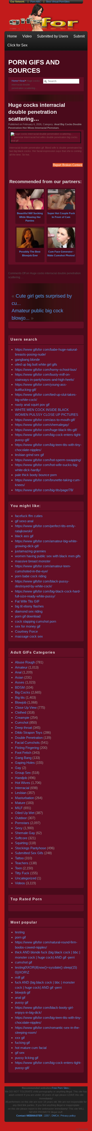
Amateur (21, 667)
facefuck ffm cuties (29, 516)
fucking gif (22, 1042)
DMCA (55, 1115)
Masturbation (24, 798)
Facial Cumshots (27, 742)
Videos (20, 883)
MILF (19, 808)
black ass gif (24, 536)
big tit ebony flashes (29, 606)
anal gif (20, 997)
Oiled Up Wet (24, 813)
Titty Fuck (22, 873)
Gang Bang (23, 758)
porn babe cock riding (30, 576)
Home (12, 36)
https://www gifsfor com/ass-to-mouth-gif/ (45, 420)
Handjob (21, 778)
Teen (18, 868)
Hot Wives (22, 783)
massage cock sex (29, 636)
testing (20, 932)
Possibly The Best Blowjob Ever (29, 253)
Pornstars (22, 823)
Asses (19, 682)
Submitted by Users (52, 36)
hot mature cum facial (30, 1048)
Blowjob (20, 702)
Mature (20, 803)
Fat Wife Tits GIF (27, 601)
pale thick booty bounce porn (36, 475)
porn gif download (27, 616)
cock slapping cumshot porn (35, 621)
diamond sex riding (28, 611)
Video (27, 36)
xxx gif (20, 1038)
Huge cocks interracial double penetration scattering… (36, 112)
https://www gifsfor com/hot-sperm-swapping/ (48, 460)
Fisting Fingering (27, 748)
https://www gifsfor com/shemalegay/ (42, 425)
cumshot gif (23, 962)
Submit (79, 36)
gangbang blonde (27, 359)
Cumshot (21, 722)
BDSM (20, 687)
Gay (18, 768)
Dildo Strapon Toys (28, 732)
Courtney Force (26, 631)
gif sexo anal (24, 521)
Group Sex (23, 773)
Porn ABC (35, 1)
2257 (47, 1115)
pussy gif (21, 1002)
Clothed (20, 712)
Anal (22, 80)
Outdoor (21, 818)
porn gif (20, 937)
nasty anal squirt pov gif (32, 404)
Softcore (21, 838)
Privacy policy (68, 1115)
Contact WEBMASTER (29, 1115)
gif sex (20, 1052)
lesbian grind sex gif (29, 455)
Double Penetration (29, 738)
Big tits (20, 697)
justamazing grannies (30, 551)
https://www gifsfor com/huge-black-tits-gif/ (46, 430)
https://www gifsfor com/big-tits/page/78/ (44, 490)
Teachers (21, 863)
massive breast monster (32, 561)
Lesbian (20, 793)
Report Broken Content (67, 165)
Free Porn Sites (60, 1088)
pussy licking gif (26, 1058)
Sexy (19, 828)
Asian (19, 677)
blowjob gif (22, 992)
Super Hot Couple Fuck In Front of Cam (61, 215)
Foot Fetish (23, 752)
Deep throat (23, 727)
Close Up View (26, 707)
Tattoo (19, 858)
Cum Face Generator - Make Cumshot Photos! (61, 253)
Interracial (22, 788)
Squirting (21, 843)
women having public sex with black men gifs (48, 556)
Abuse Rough (25, 662)
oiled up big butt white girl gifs (36, 364)
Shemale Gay (25, 833)
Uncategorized (25, 878)
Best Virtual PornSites (58, 1)
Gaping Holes (25, 762)
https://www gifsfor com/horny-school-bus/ (46, 369)
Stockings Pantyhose (30, 848)
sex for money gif (27, 626)
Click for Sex (17, 45)
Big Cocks (22, 692)
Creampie (22, 717)
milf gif (19, 977)
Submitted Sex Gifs (29, 853)
